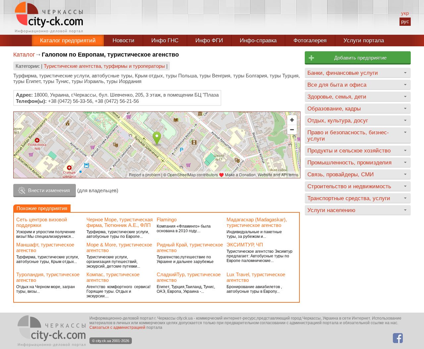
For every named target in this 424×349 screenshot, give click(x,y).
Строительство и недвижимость (349, 186)
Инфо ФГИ (209, 40)
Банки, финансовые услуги (342, 73)
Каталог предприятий (68, 40)
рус (405, 21)
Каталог (24, 54)
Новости (123, 40)
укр (405, 13)
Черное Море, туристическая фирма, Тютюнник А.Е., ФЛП (119, 222)
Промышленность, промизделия (349, 162)
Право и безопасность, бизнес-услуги (348, 135)
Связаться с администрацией (117, 327)
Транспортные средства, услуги (348, 198)
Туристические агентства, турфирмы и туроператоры (104, 66)
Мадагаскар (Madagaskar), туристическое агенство (257, 222)
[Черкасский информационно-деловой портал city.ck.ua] (49, 17)
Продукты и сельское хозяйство (349, 150)
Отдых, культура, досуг (337, 120)
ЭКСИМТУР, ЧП (245, 244)
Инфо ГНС (165, 40)
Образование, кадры (334, 108)
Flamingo (167, 219)
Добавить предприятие (360, 58)
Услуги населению (331, 210)
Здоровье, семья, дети (336, 97)
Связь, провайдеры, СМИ (340, 174)
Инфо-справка (258, 40)
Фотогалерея (310, 40)
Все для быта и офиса (336, 85)
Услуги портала (364, 40)
